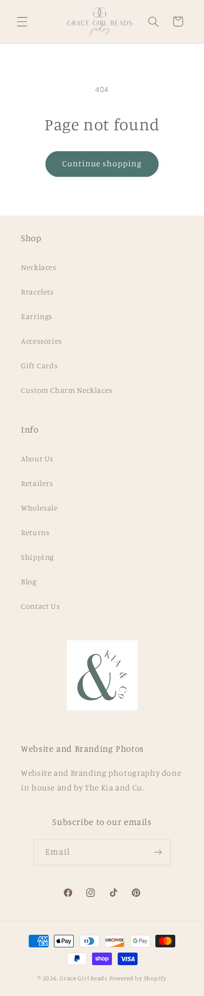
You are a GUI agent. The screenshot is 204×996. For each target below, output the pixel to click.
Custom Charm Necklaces (66, 390)
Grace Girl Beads (84, 978)
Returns (35, 532)
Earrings (36, 316)
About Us (37, 458)
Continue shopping (102, 163)
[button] (22, 21)
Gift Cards (39, 365)
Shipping (37, 556)
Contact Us (40, 606)
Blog (29, 581)
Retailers (37, 483)
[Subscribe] (158, 852)
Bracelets (37, 291)
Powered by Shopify (137, 978)
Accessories (41, 340)
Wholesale (39, 507)
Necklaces (38, 267)
